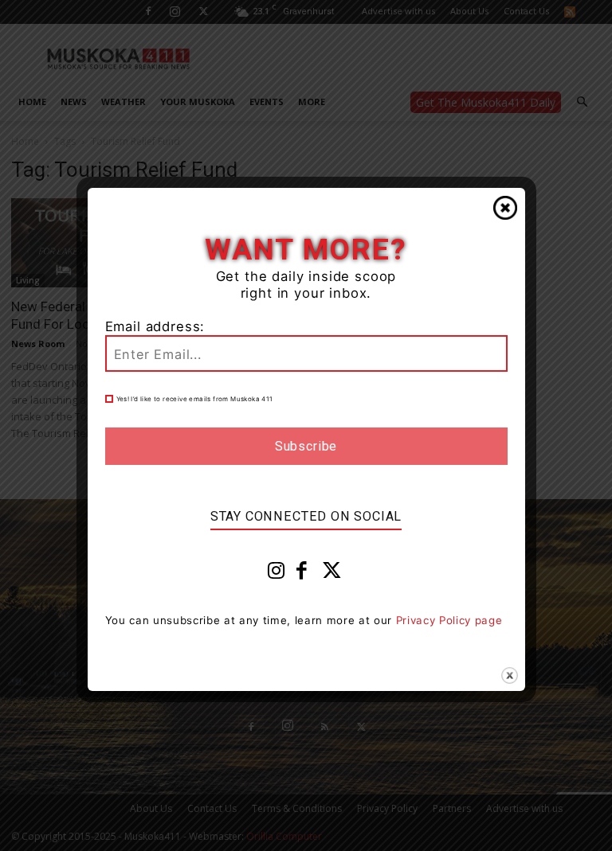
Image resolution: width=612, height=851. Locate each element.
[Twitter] (332, 574)
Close (505, 208)
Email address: (155, 326)
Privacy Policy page (449, 620)
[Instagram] (276, 574)
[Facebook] (302, 574)
